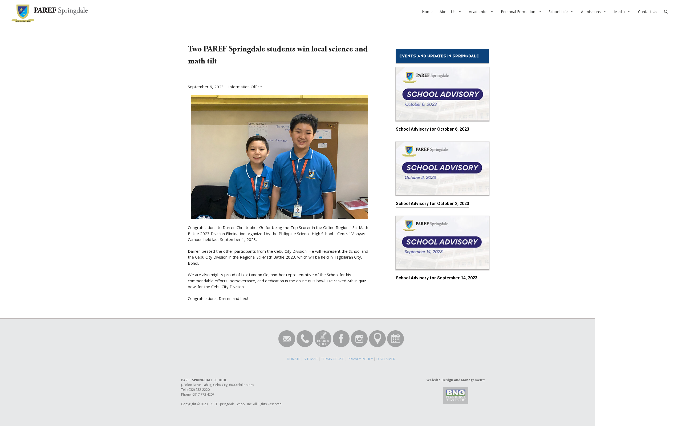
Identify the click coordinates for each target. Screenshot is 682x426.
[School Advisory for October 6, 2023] (442, 117)
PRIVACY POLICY (360, 358)
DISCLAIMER (385, 358)
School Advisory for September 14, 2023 (436, 277)
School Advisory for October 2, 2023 (432, 203)
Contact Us (647, 11)
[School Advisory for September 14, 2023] (442, 266)
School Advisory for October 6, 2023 (432, 129)
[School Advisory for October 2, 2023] (442, 191)
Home (427, 11)
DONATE (293, 358)
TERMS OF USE (332, 358)
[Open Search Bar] (666, 11)
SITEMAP (311, 358)
